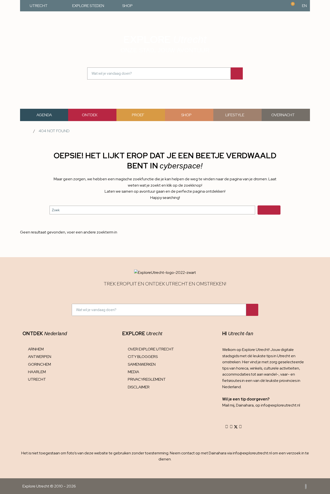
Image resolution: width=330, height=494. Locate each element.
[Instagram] (227, 427)
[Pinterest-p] (240, 427)
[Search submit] (269, 210)
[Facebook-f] (231, 427)
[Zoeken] (237, 73)
